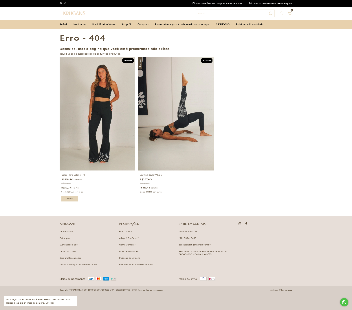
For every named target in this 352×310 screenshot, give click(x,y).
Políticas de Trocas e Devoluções (136, 264)
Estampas (65, 238)
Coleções (143, 24)
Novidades (80, 24)
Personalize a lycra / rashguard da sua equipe (182, 24)
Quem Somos (66, 231)
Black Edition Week (103, 24)
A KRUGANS (223, 24)
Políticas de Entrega (129, 257)
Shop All (126, 24)
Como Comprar (127, 244)
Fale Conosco (126, 231)
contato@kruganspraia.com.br (195, 244)
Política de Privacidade (249, 24)
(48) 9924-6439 (187, 238)
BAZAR (63, 24)
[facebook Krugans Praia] (65, 3)
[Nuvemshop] (281, 290)
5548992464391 (188, 231)
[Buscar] (270, 13)
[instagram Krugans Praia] (61, 3)
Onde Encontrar (68, 251)
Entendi (50, 302)
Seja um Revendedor (70, 257)
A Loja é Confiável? (129, 238)
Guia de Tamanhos (129, 251)
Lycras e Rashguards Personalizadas (78, 264)
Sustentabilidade (69, 244)
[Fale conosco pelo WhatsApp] (344, 302)
